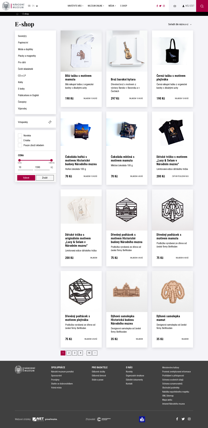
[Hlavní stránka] (17, 14)
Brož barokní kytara (123, 79)
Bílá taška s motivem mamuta (78, 77)
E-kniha (26, 140)
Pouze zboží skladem (33, 145)
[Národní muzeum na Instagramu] (164, 6)
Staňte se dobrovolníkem (62, 383)
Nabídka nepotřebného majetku (175, 392)
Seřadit (178, 24)
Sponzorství (56, 375)
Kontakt (129, 383)
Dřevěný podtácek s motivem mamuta (169, 236)
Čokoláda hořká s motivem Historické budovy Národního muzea (81, 160)
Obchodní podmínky (170, 387)
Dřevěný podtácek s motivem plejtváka (77, 318)
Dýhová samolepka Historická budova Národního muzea (122, 319)
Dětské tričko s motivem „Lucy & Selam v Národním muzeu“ (172, 160)
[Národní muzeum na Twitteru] (160, 6)
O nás (129, 367)
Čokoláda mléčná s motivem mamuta (122, 158)
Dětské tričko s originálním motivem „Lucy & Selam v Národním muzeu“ (78, 240)
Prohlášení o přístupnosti (173, 375)
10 (89, 353)
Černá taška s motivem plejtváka (171, 77)
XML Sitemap (168, 395)
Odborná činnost (99, 375)
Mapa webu (167, 400)
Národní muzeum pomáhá (62, 371)
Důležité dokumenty (134, 379)
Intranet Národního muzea (173, 404)
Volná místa (56, 387)
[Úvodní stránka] (13, 6)
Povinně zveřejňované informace (176, 371)
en (33, 6)
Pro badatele (100, 367)
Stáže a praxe (97, 379)
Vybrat (26, 177)
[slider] (19, 160)
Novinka (27, 135)
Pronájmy (55, 379)
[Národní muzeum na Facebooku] (157, 6)
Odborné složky (98, 371)
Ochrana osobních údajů (172, 379)
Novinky (129, 371)
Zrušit (45, 177)
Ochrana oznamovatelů (172, 383)
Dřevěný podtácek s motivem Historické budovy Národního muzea (126, 238)
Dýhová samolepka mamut (168, 318)
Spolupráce (58, 367)
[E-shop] (175, 6)
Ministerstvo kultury (170, 367)
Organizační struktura (135, 375)
